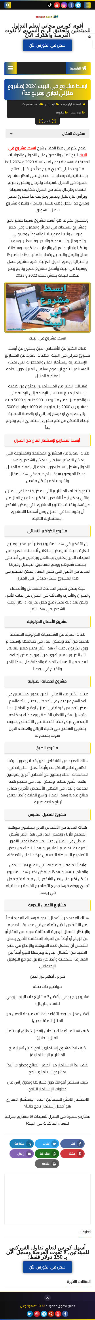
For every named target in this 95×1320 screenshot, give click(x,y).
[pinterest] (37, 1314)
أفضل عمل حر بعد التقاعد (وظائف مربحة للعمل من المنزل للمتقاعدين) (47, 1017)
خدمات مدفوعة (31, 104)
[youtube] (57, 5)
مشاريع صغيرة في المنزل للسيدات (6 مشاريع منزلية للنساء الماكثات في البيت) (47, 1120)
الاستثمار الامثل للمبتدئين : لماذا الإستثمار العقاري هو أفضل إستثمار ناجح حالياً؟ (47, 1103)
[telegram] (78, 5)
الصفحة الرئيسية (72, 104)
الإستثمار (50, 104)
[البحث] (7, 5)
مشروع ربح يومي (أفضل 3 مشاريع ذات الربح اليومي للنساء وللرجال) (47, 1000)
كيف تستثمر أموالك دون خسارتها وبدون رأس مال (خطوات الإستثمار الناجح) (47, 1085)
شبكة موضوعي (30, 1306)
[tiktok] (50, 5)
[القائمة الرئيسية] (10, 68)
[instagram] (64, 5)
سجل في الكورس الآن (47, 45)
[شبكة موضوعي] (47, 16)
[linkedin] (30, 1314)
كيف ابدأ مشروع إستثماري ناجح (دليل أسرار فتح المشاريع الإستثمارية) (47, 1051)
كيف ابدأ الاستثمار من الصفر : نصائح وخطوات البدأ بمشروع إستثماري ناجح (47, 1068)
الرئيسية (75, 68)
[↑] (47, 1297)
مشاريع (60, 112)
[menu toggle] (87, 5)
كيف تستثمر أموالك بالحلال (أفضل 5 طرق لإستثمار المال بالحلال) (47, 1034)
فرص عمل (75, 112)
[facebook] (71, 5)
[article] (47, 1188)
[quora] (51, 1314)
